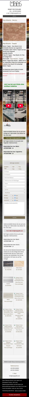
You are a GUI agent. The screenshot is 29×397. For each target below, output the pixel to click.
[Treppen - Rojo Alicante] (14, 32)
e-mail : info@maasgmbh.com (13, 13)
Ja (12, 195)
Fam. (13, 169)
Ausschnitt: (6, 200)
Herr (13, 167)
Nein (17, 195)
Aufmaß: (6, 195)
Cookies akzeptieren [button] (14, 394)
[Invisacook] (7, 127)
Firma (19, 169)
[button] (20, 390)
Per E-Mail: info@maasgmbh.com (14, 138)
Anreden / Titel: (6, 167)
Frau (19, 167)
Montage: (6, 198)
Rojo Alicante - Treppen (10, 44)
